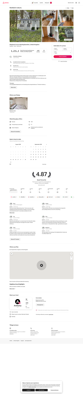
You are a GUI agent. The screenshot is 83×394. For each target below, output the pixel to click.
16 (35, 154)
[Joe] (11, 217)
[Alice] (11, 204)
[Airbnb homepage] (6, 2)
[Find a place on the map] (11, 254)
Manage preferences (54, 390)
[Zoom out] (71, 259)
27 (18, 159)
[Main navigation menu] (79, 3)
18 (40, 154)
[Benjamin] (43, 228)
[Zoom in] (71, 257)
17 (38, 154)
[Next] (73, 197)
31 (10, 162)
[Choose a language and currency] (76, 3)
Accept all (28, 390)
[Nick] (43, 217)
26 (15, 159)
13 (45, 151)
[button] (63, 52)
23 (35, 156)
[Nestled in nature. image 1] (26, 26)
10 (38, 151)
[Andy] (11, 228)
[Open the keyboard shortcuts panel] (10, 164)
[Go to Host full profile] (21, 303)
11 (40, 151)
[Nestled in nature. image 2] (50, 18)
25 (13, 159)
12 (43, 151)
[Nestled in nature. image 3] (50, 34)
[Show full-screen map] (71, 254)
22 (33, 156)
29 (33, 159)
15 (33, 154)
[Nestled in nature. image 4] (65, 18)
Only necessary (41, 390)
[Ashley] (43, 204)
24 (10, 159)
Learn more (51, 314)
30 (25, 159)
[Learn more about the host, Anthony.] (11, 57)
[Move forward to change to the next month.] (46, 144)
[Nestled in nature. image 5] (65, 34)
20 (45, 154)
